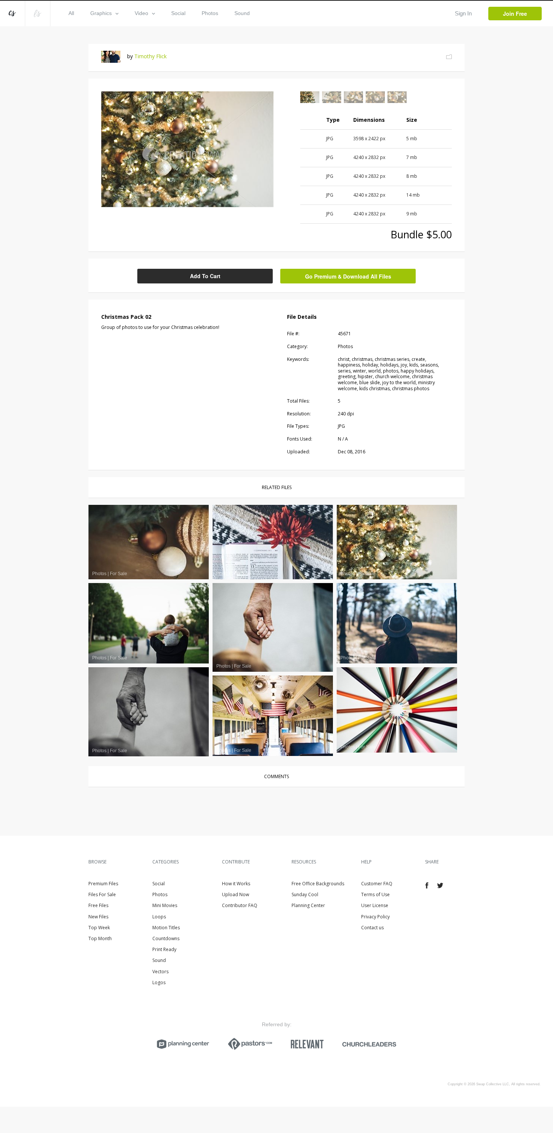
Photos (210, 13)
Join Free (515, 13)
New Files (98, 916)
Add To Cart (205, 276)
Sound (242, 13)
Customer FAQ (376, 883)
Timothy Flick (150, 56)
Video (141, 13)
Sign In (463, 13)
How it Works (236, 883)
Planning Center (308, 905)
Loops (159, 916)
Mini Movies (164, 905)
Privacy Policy (375, 916)
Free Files (98, 905)
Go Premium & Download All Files (348, 276)
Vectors (160, 971)
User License (374, 905)
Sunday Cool (305, 894)
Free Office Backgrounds (318, 883)
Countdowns (165, 938)
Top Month (100, 938)
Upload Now (235, 894)
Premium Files (103, 883)
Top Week (99, 927)
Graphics (101, 13)
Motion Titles (166, 927)
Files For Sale (102, 894)
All (71, 13)
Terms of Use (375, 894)
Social (178, 13)
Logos (159, 982)
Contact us (372, 927)
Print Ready (164, 949)
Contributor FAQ (239, 905)
